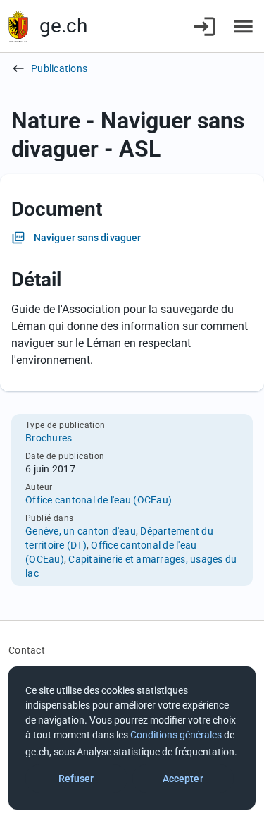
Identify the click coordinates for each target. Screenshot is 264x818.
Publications (59, 68)
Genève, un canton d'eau (80, 531)
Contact (26, 650)
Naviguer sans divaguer (87, 237)
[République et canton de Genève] (18, 26)
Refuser (76, 778)
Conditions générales (176, 734)
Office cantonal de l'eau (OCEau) (98, 500)
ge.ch (63, 25)
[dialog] (132, 738)
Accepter (183, 778)
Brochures (48, 438)
